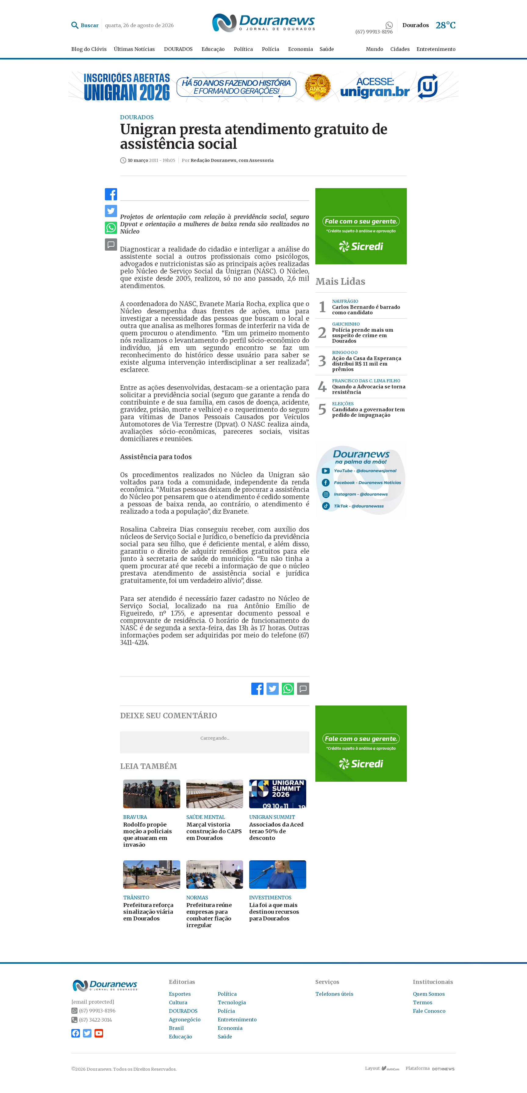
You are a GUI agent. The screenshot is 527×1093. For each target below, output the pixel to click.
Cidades (400, 49)
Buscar (90, 25)
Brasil (176, 1028)
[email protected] (92, 1002)
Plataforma (418, 1068)
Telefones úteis (334, 994)
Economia (300, 49)
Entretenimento (436, 49)
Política (243, 49)
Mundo (374, 49)
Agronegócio (185, 1019)
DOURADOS (178, 49)
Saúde (327, 49)
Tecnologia (232, 1002)
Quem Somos (429, 994)
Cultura (178, 1002)
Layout (372, 1068)
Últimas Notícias (134, 49)
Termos (422, 1002)
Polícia (270, 49)
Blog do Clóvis (89, 49)
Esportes (180, 994)
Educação (213, 49)
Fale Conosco (429, 1011)
